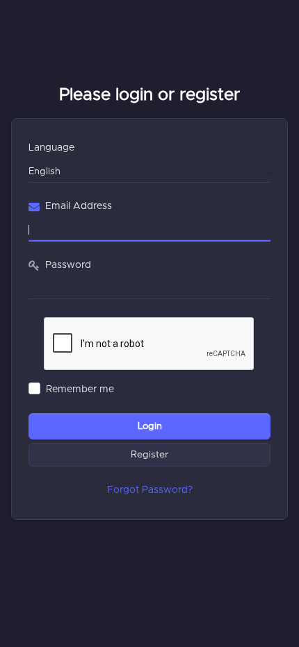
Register (149, 455)
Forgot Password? (150, 490)
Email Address (78, 206)
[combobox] (149, 170)
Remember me (80, 389)
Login (150, 426)
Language (51, 148)
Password (68, 265)
